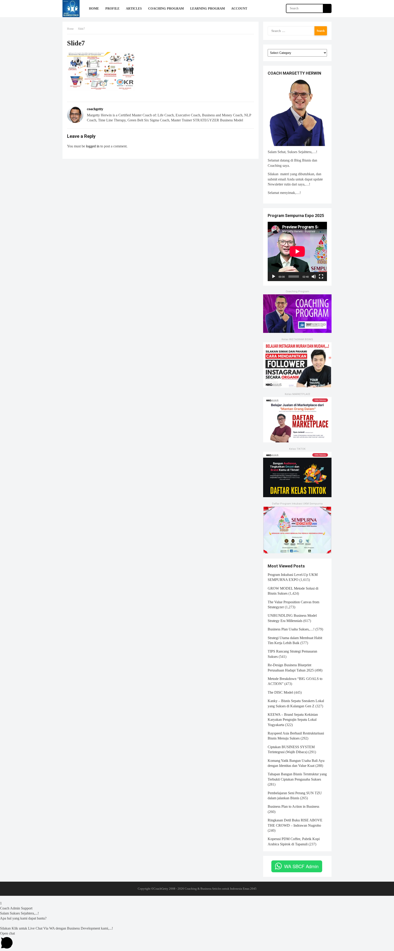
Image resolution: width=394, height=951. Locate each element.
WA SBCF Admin (301, 866)
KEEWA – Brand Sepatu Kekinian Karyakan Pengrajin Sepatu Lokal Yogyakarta (293, 720)
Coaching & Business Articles (203, 888)
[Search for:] (297, 30)
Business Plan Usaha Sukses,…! (291, 629)
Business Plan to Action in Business (293, 806)
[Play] (273, 276)
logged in (92, 146)
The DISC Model (280, 692)
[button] (197, 898)
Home (70, 28)
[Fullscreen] (321, 276)
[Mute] (313, 276)
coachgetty (95, 109)
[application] (297, 251)
